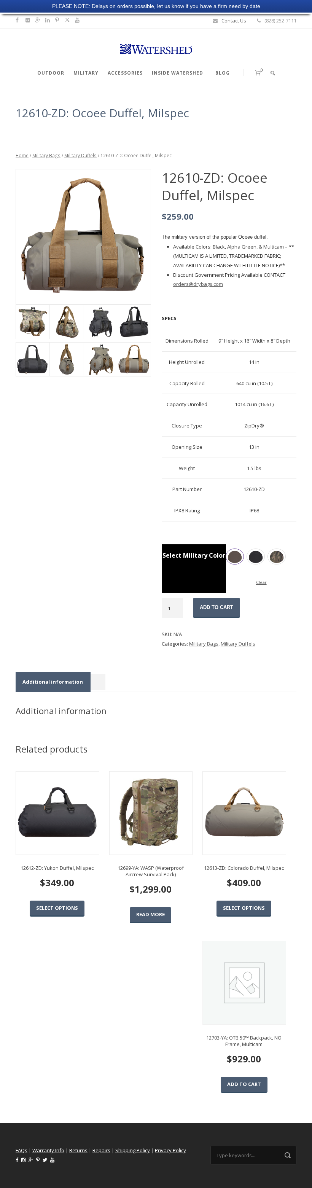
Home (22, 155)
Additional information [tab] (52, 681)
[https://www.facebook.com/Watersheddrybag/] (18, 20)
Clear (261, 582)
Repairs (101, 1150)
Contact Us (233, 20)
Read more (150, 914)
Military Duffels (80, 155)
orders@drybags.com (198, 284)
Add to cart (216, 607)
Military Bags (46, 155)
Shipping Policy (132, 1150)
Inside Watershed (177, 73)
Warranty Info (48, 1150)
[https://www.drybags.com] (156, 48)
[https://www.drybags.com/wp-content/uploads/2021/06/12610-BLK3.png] (100, 322)
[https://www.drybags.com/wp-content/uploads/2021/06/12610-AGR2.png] (100, 359)
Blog (222, 73)
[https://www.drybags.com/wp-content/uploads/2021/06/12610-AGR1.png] (134, 359)
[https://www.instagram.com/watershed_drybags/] (28, 20)
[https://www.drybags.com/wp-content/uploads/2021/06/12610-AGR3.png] (66, 359)
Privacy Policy (170, 1150)
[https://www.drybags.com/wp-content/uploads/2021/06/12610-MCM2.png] (66, 322)
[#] (48, 20)
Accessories (125, 73)
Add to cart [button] (244, 1084)
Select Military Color (193, 555)
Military (86, 73)
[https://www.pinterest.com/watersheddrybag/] (58, 20)
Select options (57, 907)
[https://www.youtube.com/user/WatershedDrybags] (78, 20)
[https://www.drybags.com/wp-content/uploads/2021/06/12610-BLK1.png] (83, 237)
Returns (78, 1150)
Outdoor (50, 73)
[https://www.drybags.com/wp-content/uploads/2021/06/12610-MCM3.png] (32, 322)
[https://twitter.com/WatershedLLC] (67, 20)
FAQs (21, 1150)
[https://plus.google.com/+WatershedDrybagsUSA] (38, 20)
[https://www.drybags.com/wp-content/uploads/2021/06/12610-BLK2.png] (134, 322)
